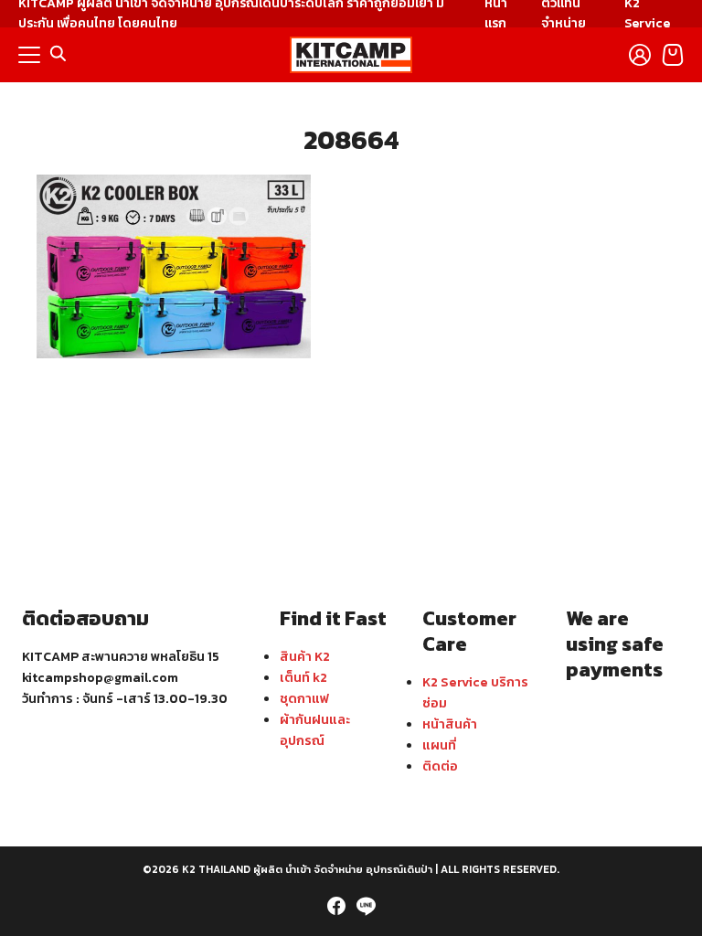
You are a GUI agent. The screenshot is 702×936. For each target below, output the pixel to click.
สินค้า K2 (305, 656)
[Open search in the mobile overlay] (58, 54)
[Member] (640, 55)
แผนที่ (439, 745)
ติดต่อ (440, 766)
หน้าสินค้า (449, 724)
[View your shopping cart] (673, 55)
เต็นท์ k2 (303, 677)
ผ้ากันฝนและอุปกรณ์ (315, 729)
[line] (366, 906)
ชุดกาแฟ (304, 698)
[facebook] (336, 906)
